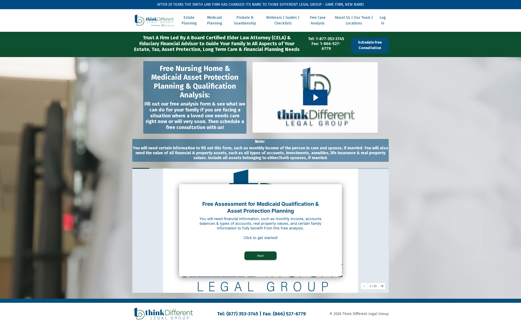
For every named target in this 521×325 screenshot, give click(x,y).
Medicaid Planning (214, 20)
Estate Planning (189, 20)
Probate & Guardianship (245, 20)
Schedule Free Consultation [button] (370, 45)
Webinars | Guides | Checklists (283, 20)
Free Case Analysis (318, 20)
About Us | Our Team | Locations (354, 20)
